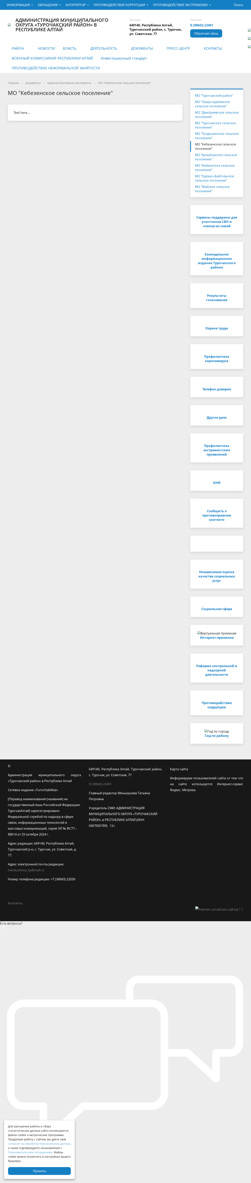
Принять (39, 1171)
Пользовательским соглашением (30, 1152)
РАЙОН (18, 48)
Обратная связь (206, 33)
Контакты (15, 903)
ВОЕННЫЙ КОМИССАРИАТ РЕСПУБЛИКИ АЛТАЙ (52, 58)
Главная (13, 83)
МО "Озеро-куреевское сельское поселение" (212, 104)
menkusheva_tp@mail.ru (26, 870)
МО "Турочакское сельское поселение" (215, 125)
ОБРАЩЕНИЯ (48, 5)
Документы (33, 83)
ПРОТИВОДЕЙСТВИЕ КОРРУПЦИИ (119, 5)
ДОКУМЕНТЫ (142, 48)
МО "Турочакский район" (214, 95)
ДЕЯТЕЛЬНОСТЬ (103, 48)
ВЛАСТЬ (69, 48)
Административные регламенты (69, 83)
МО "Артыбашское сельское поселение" (216, 157)
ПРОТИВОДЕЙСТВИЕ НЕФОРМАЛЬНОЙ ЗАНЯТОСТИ (56, 68)
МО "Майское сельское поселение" (212, 189)
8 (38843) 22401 (201, 25)
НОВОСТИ (46, 48)
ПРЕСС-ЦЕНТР (178, 48)
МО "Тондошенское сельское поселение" (217, 135)
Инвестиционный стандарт (124, 58)
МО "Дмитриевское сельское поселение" (217, 114)
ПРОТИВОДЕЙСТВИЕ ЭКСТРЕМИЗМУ (180, 5)
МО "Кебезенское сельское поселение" (124, 83)
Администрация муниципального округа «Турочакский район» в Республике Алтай (61, 25)
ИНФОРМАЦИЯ (18, 5)
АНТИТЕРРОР (75, 5)
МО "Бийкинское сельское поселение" (215, 167)
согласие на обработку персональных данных (39, 1143)
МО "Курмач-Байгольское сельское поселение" (214, 178)
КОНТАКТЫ (213, 48)
